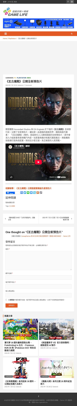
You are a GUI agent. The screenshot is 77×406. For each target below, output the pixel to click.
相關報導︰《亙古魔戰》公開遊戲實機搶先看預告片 (29, 188)
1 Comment (28, 85)
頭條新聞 (7, 338)
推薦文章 (22, 335)
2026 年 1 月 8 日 (10, 386)
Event (7, 335)
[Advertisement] (38, 56)
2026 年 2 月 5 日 (46, 348)
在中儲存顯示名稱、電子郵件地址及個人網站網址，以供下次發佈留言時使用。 (36, 300)
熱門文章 (28, 335)
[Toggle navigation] (5, 33)
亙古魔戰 (12, 206)
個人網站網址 (10, 291)
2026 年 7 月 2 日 (10, 353)
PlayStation (21, 78)
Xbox (29, 78)
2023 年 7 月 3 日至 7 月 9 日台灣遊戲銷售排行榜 (55, 219)
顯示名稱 (9, 273)
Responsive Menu (72, 1)
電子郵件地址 (11, 282)
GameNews (9, 78)
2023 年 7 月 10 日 (11, 85)
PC (15, 78)
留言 (8, 249)
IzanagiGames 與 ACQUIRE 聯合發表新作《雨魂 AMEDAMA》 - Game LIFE (45, 236)
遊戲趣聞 (58, 338)
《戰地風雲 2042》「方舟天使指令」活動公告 (21, 219)
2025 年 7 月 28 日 (46, 386)
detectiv (20, 85)
